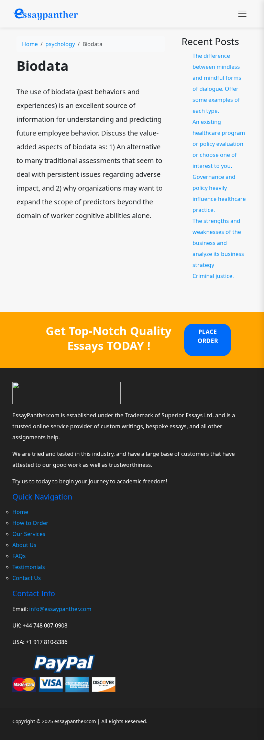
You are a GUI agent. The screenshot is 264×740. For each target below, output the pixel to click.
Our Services (28, 534)
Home (30, 44)
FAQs (19, 556)
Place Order (208, 336)
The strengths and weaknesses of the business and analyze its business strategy (218, 243)
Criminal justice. (213, 276)
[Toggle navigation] (242, 13)
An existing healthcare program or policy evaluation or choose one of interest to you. (218, 144)
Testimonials (28, 567)
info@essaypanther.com (60, 609)
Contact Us (26, 578)
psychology (60, 44)
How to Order (30, 523)
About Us (24, 545)
